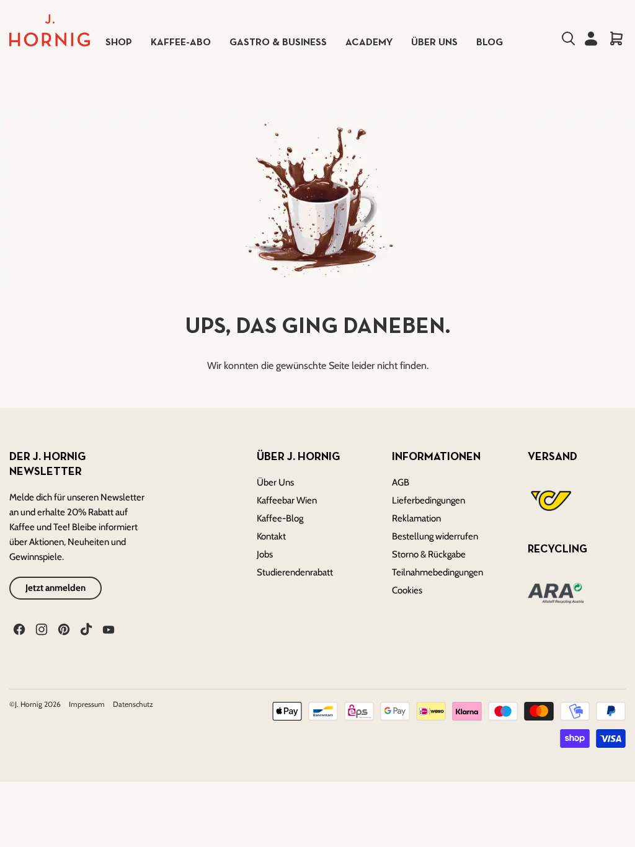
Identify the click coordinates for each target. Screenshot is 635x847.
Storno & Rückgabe (429, 554)
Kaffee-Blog (280, 518)
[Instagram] (40, 628)
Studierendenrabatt (295, 572)
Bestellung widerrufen (435, 536)
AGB (400, 482)
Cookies (407, 590)
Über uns (434, 42)
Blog (489, 42)
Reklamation (416, 518)
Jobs (265, 554)
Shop (118, 42)
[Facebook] (18, 628)
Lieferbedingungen (428, 500)
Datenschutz (133, 704)
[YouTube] (107, 628)
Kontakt (271, 536)
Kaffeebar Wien (287, 500)
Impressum (88, 704)
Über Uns (275, 482)
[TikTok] (85, 628)
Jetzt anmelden (55, 587)
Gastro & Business (278, 42)
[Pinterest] (62, 628)
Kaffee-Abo (181, 42)
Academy (369, 42)
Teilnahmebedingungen (437, 572)
